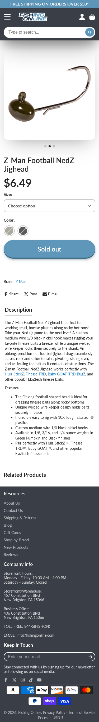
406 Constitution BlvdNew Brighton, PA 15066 (24, 615)
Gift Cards (12, 532)
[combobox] (49, 32)
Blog (8, 525)
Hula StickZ (14, 374)
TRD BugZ (76, 374)
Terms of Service (82, 712)
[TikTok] (31, 680)
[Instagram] (22, 680)
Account (82, 17)
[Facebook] (6, 680)
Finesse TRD (36, 374)
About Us (12, 503)
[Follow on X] (14, 680)
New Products (16, 547)
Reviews (11, 554)
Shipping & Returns (20, 518)
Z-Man (21, 281)
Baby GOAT (57, 374)
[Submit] (90, 656)
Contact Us (13, 510)
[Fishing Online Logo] (33, 17)
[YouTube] (39, 680)
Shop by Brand (16, 540)
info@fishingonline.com (35, 635)
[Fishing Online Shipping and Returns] (49, 4)
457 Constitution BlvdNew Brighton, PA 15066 (24, 597)
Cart (92, 17)
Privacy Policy (54, 712)
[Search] (89, 32)
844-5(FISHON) (37, 626)
